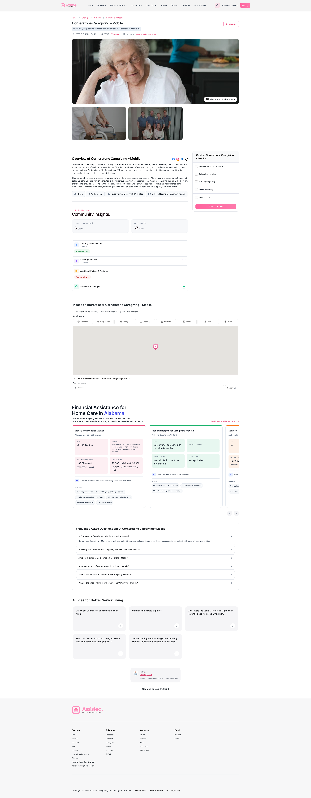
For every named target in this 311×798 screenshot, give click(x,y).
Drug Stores (105, 322)
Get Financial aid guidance (223, 421)
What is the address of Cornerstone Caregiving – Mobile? (105, 574)
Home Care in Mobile (114, 18)
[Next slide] (236, 513)
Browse (100, 5)
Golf (209, 322)
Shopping (147, 322)
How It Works (200, 5)
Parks (230, 322)
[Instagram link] (177, 159)
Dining (125, 322)
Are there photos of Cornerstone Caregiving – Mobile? (103, 566)
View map (115, 34)
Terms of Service (156, 790)
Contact (174, 5)
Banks (188, 322)
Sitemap (85, 18)
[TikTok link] (186, 159)
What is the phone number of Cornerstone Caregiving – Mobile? (108, 583)
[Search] (217, 5)
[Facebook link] (173, 159)
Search (230, 388)
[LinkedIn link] (182, 159)
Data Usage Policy (173, 790)
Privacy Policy (140, 790)
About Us (135, 5)
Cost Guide (151, 5)
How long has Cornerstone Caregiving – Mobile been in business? (109, 549)
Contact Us (231, 24)
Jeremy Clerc (146, 674)
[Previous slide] (229, 513)
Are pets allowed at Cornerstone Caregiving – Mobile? (103, 558)
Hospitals (84, 322)
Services (186, 5)
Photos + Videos (117, 5)
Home (90, 5)
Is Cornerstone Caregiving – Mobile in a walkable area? (103, 536)
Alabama (97, 18)
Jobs (162, 5)
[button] (155, 346)
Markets (167, 322)
